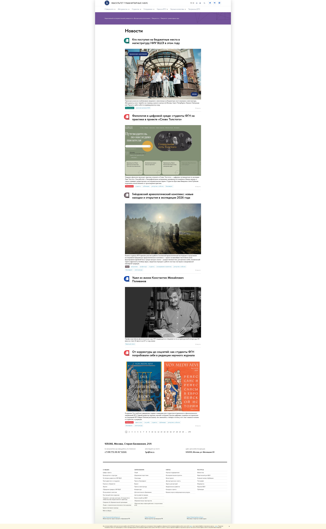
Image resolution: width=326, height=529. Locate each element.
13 (161, 432)
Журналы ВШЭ (201, 486)
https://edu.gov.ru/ (150, 517)
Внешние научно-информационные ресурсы (178, 492)
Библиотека (200, 472)
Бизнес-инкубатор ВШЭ (140, 498)
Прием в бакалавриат (140, 481)
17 (174, 432)
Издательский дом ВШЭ (203, 475)
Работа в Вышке (107, 510)
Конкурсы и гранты (171, 489)
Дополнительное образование (143, 492)
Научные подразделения (172, 472)
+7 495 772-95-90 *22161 (116, 452)
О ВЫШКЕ (106, 470)
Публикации (200, 489)
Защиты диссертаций (172, 484)
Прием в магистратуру (140, 486)
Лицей (136, 472)
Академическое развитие (173, 486)
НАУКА (168, 470)
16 (170, 432)
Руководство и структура (110, 475)
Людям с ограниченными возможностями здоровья (117, 505)
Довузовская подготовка (141, 475)
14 (164, 432)
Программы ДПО (194, 9)
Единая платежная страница (110, 508)
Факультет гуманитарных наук (129, 3)
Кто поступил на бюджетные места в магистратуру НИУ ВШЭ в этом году (156, 41)
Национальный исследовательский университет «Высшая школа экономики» (128, 18)
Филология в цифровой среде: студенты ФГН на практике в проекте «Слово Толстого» (163, 117)
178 (189, 432)
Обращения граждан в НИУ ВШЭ (112, 489)
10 (152, 432)
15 (167, 432)
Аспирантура (138, 489)
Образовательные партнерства (143, 500)
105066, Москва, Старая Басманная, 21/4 (128, 443)
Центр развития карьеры (141, 495)
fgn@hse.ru (149, 452)
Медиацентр (200, 484)
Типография (200, 481)
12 (158, 432)
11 (155, 432)
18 (177, 432)
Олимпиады (137, 478)
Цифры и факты (107, 472)
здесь (191, 526)
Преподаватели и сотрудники (111, 481)
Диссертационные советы (173, 481)
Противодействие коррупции (111, 495)
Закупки (105, 486)
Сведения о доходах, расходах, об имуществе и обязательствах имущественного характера (116, 498)
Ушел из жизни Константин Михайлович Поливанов (158, 279)
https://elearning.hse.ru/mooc (195, 517)
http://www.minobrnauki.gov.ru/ (111, 517)
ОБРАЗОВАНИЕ (139, 470)
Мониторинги (170, 478)
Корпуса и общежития (109, 484)
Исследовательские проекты (174, 475)
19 (180, 432)
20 (183, 432)
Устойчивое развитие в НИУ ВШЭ (112, 478)
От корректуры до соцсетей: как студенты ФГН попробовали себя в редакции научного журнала (163, 353)
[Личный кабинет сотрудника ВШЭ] (200, 3)
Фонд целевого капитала (110, 492)
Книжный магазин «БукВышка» (205, 478)
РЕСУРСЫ (200, 470)
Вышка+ (136, 484)
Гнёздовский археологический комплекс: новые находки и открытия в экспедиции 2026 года (162, 195)
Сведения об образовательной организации (115, 502)
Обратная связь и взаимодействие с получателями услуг (148, 504)
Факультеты (156, 18)
